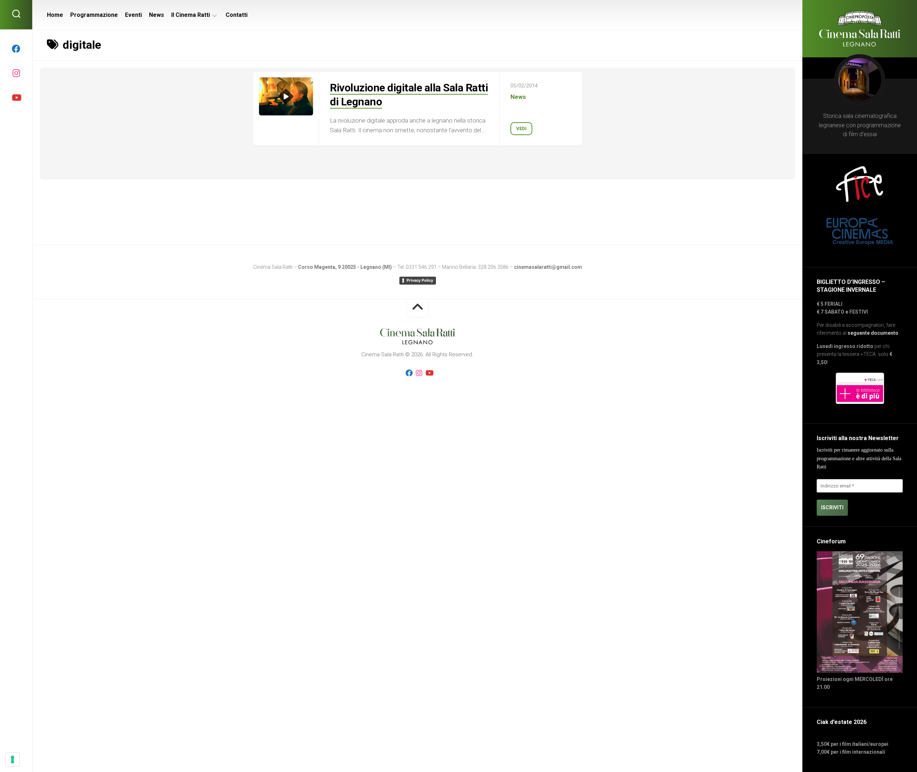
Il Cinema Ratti (190, 14)
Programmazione (94, 14)
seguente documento (873, 333)
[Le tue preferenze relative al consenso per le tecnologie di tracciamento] (12, 759)
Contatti (237, 14)
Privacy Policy (420, 280)
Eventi (133, 14)
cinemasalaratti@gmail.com (548, 267)
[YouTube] (16, 97)
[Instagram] (16, 73)
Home (55, 14)
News (156, 14)
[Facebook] (16, 48)
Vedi (521, 128)
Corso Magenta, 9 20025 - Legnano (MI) (345, 267)
